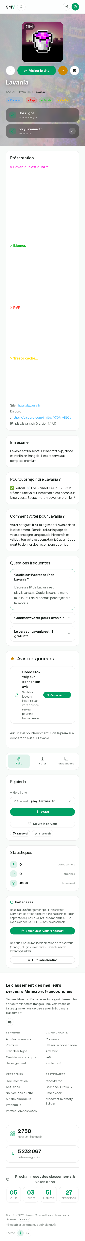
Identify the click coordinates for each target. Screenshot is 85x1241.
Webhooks (13, 1104)
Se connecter (59, 695)
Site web (45, 833)
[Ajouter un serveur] (75, 7)
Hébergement (16, 1063)
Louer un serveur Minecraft (45, 930)
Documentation (17, 1081)
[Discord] (74, 70)
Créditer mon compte (21, 1057)
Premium (12, 1045)
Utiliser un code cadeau (62, 1045)
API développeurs (18, 1099)
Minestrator (54, 1081)
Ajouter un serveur (18, 1039)
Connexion (53, 1039)
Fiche (18, 763)
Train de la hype (16, 1051)
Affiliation (52, 1051)
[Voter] (62, 70)
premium (25, 92)
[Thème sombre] (27, 1233)
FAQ (49, 1057)
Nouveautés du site (19, 1093)
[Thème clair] (20, 1233)
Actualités (13, 1087)
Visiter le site (39, 70)
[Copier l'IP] (72, 131)
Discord (22, 833)
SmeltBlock (54, 1093)
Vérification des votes (21, 1111)
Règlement (53, 1063)
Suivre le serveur (45, 824)
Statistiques (66, 763)
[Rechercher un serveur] (21, 7)
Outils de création (45, 960)
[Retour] (10, 70)
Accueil (10, 92)
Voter (42, 763)
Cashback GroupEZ (59, 1087)
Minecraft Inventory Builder (59, 1101)
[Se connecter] (66, 7)
